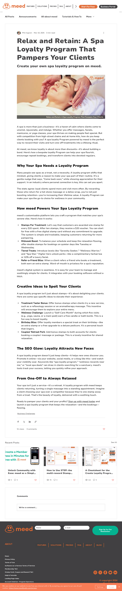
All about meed (49, 16)
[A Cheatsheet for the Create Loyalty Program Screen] (99, 456)
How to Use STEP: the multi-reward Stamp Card (59, 472)
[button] (30, 6)
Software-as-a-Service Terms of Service (19, 566)
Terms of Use (10, 562)
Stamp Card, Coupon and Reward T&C (19, 572)
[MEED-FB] (105, 572)
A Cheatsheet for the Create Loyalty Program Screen (99, 472)
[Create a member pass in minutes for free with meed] (22, 456)
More (89, 16)
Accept (111, 587)
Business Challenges (26, 413)
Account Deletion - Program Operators (19, 582)
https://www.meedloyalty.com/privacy (23, 588)
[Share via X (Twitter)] (24, 422)
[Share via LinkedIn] (30, 422)
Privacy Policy (10, 559)
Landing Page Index (12, 578)
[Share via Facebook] (18, 422)
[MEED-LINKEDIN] (115, 572)
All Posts (9, 16)
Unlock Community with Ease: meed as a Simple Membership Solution (21, 472)
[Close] (119, 587)
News (7, 556)
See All (114, 442)
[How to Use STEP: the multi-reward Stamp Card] (61, 456)
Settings (100, 587)
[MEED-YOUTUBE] (110, 572)
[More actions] (103, 32)
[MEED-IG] (95, 572)
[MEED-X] (100, 572)
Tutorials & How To (71, 16)
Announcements (27, 16)
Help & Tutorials (11, 575)
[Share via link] (35, 422)
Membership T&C (11, 569)
